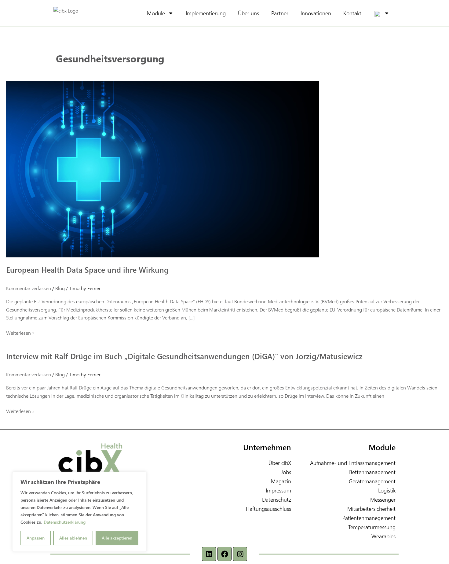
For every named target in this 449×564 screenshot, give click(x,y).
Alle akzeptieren (117, 538)
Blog (60, 288)
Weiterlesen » (20, 332)
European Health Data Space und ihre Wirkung (87, 269)
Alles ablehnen (73, 538)
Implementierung (206, 13)
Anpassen (36, 538)
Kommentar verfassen (28, 288)
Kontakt (352, 13)
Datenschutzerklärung (65, 522)
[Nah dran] (140, 477)
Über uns (248, 13)
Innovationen (316, 13)
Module (156, 13)
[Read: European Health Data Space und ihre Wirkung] (162, 168)
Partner (279, 13)
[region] (79, 512)
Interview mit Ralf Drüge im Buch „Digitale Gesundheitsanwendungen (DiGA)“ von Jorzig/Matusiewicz (184, 356)
